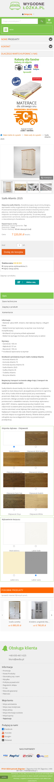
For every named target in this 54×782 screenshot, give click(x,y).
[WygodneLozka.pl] (27, 6)
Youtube (8, 733)
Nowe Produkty (9, 674)
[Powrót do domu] (1, 135)
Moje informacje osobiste (13, 713)
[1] (33, 187)
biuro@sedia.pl (16, 659)
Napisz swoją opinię (10, 268)
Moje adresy (8, 710)
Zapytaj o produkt (10, 307)
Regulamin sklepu (10, 685)
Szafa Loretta (14, 622)
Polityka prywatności (11, 682)
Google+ (8, 736)
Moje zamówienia (10, 704)
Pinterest (8, 740)
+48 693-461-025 (17, 655)
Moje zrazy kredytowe (11, 707)
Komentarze (7, 312)
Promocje (6, 671)
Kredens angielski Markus (39, 622)
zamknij (4, 777)
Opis (4, 295)
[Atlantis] (20, 187)
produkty (10, 39)
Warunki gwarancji (10, 691)
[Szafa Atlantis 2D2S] (8, 187)
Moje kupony (8, 716)
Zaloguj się (27, 14)
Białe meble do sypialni (12, 135)
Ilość (3, 245)
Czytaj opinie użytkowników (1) (15, 266)
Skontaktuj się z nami (11, 676)
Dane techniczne (9, 301)
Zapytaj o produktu (7, 275)
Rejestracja (7, 718)
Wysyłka (6, 679)
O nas (5, 688)
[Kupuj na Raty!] (27, 282)
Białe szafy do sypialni (32, 135)
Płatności (6, 694)
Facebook (8, 729)
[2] (46, 187)
